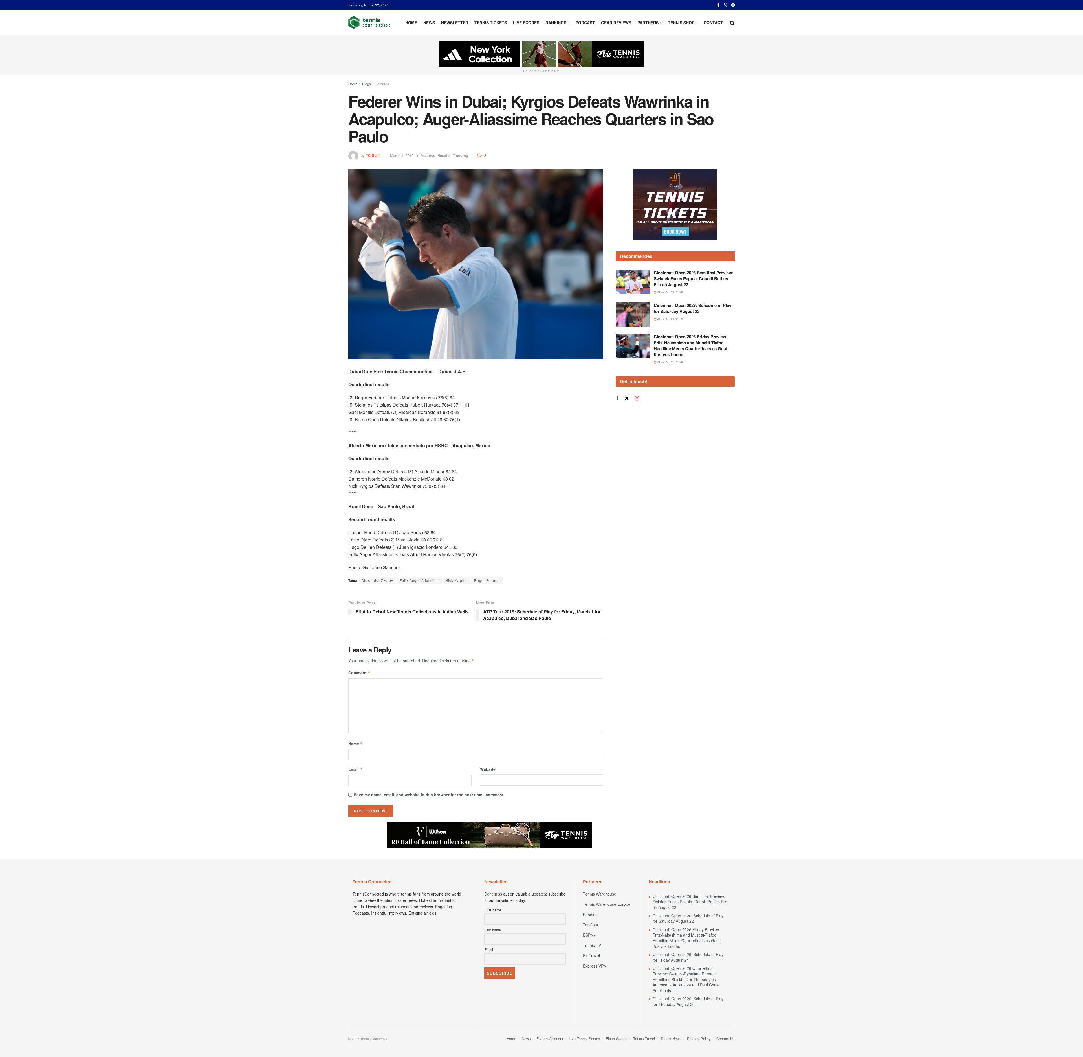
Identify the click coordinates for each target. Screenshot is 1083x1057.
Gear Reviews (616, 22)
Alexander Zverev (377, 580)
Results (443, 155)
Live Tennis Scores (584, 1038)
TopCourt (591, 924)
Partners (648, 22)
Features (382, 83)
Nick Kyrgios (456, 580)
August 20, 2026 (669, 362)
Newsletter (454, 22)
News (429, 22)
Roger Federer (487, 580)
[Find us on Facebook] (718, 5)
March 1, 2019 (401, 155)
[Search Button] (732, 23)
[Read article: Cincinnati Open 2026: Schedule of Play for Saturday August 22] (633, 314)
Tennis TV (592, 945)
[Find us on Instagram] (733, 5)
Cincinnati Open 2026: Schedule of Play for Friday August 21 (688, 957)
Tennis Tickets (490, 22)
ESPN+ (589, 935)
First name (492, 910)
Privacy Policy (699, 1038)
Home (411, 22)
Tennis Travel (644, 1038)
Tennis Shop (681, 22)
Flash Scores (617, 1038)
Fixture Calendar (549, 1038)
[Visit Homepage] (369, 22)
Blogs (366, 83)
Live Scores (526, 22)
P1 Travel (591, 955)
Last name (492, 930)
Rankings (555, 22)
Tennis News (671, 1038)
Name (355, 743)
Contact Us (725, 1038)
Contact (713, 22)
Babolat (589, 914)
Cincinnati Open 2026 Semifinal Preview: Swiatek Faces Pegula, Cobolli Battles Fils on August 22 (694, 278)
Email (355, 769)
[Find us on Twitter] (725, 5)
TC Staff (373, 155)
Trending (460, 155)
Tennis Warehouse (599, 894)
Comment (359, 673)
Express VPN (594, 966)
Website (488, 769)
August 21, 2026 (669, 292)
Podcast (585, 22)
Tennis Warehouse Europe (606, 904)
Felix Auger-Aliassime (419, 580)
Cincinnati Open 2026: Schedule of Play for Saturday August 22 (692, 308)
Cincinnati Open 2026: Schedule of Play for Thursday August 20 (688, 1001)
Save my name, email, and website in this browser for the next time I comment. (429, 794)
